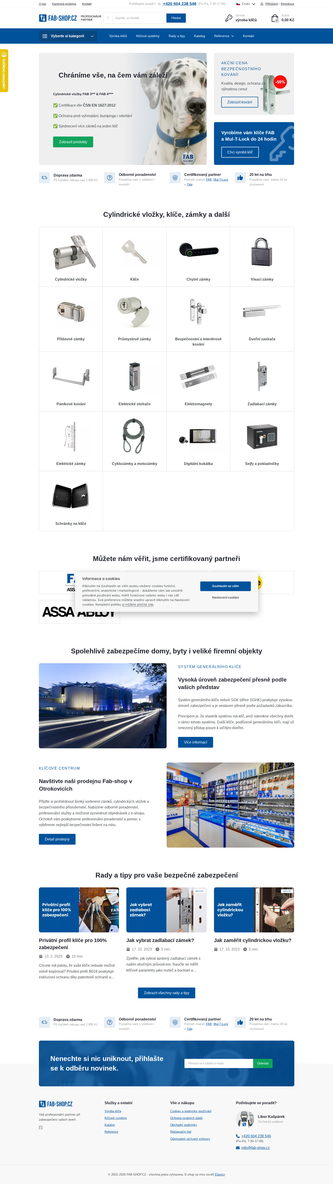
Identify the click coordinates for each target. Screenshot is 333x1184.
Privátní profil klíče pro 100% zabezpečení (73, 943)
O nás (42, 3)
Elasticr (220, 1174)
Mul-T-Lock (221, 179)
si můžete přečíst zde (137, 605)
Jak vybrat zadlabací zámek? (160, 940)
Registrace (287, 3)
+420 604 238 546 (179, 3)
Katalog (110, 1125)
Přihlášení (271, 3)
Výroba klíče (113, 1111)
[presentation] (79, 909)
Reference (111, 1131)
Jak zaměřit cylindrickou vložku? (252, 940)
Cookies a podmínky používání (190, 1111)
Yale (189, 184)
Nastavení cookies (225, 597)
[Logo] (70, 18)
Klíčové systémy (116, 1118)
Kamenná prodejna (64, 3)
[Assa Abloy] (79, 611)
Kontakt (87, 3)
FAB (209, 179)
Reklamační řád (180, 1131)
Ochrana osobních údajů (186, 1118)
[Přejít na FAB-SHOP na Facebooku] (42, 1127)
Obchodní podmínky (183, 1125)
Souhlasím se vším (225, 586)
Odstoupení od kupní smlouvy (190, 1139)
